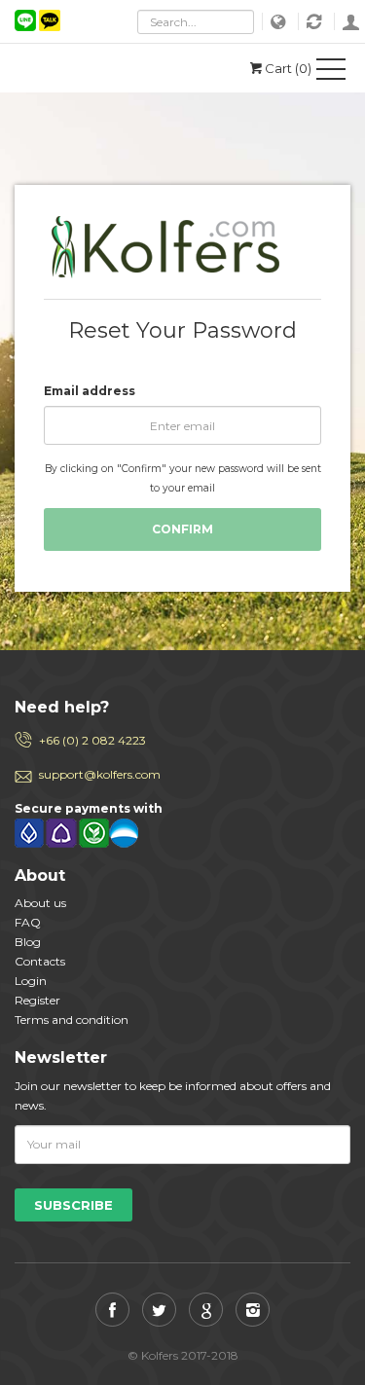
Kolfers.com (102, 68)
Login (351, 21)
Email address (89, 390)
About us (40, 902)
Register (37, 1000)
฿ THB (316, 21)
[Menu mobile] (331, 73)
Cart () (288, 68)
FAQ (28, 922)
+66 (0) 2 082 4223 (92, 740)
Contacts (40, 961)
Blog (28, 941)
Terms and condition (71, 1019)
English (280, 21)
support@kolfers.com (100, 774)
